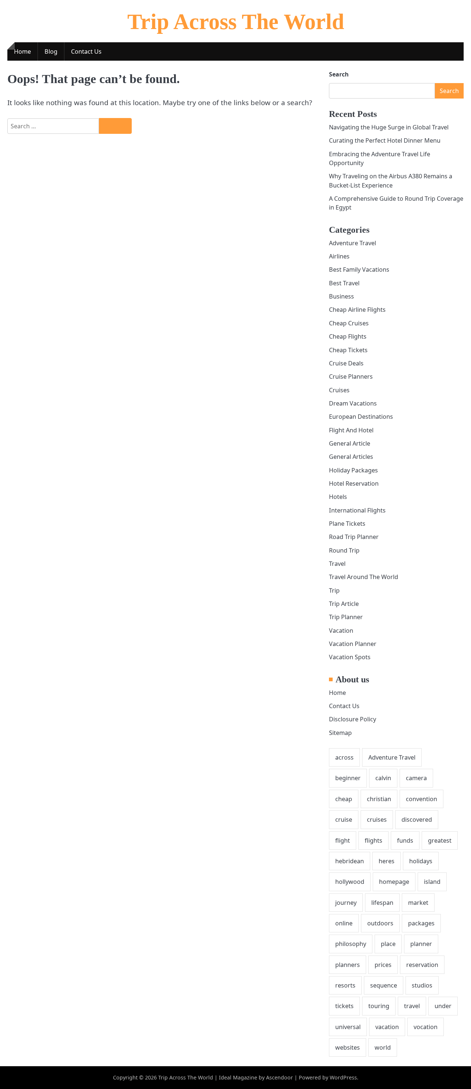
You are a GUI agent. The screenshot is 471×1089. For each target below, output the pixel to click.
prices (383, 965)
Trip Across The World (235, 22)
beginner (348, 778)
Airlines (339, 256)
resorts (345, 985)
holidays (420, 861)
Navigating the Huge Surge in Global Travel (389, 127)
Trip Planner (346, 617)
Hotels (338, 497)
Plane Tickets (347, 523)
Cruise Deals (346, 363)
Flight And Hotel (351, 430)
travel (412, 1006)
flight (342, 840)
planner (421, 944)
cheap (343, 799)
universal (348, 1027)
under (443, 1006)
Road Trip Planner (354, 537)
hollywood (349, 882)
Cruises (339, 390)
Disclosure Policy (352, 719)
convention (421, 799)
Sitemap (340, 733)
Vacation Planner (352, 644)
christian (379, 799)
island (432, 882)
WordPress (343, 1077)
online (344, 923)
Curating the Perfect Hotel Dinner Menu (384, 140)
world (383, 1047)
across (344, 757)
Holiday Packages (353, 470)
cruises (377, 819)
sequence (383, 985)
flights (373, 840)
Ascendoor (279, 1077)
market (418, 903)
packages (421, 923)
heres (386, 861)
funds (405, 840)
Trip (334, 590)
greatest (439, 840)
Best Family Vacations (359, 269)
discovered (416, 819)
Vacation (341, 630)
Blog (51, 51)
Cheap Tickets (348, 350)
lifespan (382, 903)
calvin (383, 778)
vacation (387, 1027)
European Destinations (361, 417)
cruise (343, 819)
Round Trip (344, 550)
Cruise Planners (351, 376)
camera (416, 778)
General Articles (351, 457)
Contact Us (86, 51)
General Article (349, 443)
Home (22, 51)
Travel (337, 564)
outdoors (380, 923)
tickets (344, 1006)
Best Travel (344, 283)
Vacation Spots (350, 657)
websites (347, 1047)
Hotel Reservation (354, 483)
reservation (422, 965)
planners (347, 965)
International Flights (357, 510)
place (388, 944)
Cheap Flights (347, 336)
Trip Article (344, 604)
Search (339, 74)
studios (422, 985)
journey (346, 903)
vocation (426, 1027)
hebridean (349, 861)
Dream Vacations (353, 403)
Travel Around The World (363, 577)
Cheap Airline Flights (357, 310)
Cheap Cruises (349, 323)
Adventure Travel (352, 243)
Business (341, 296)
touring (378, 1006)
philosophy (350, 944)
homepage (394, 882)
